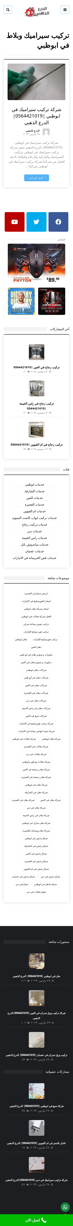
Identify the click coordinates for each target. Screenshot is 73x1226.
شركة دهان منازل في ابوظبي (36, 823)
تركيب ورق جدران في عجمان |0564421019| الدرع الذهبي (36, 1055)
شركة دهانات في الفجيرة (36, 746)
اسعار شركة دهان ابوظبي (36, 608)
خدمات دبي (34, 531)
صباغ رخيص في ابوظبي (36, 838)
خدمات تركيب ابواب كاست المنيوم (34, 518)
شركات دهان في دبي (36, 700)
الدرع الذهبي (33, 130)
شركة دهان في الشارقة (36, 792)
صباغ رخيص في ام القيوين (36, 869)
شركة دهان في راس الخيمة (36, 815)
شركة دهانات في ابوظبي (24, 738)
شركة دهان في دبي (36, 807)
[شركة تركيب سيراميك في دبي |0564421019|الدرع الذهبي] (36, 1165)
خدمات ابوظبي (34, 484)
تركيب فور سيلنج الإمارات (36, 631)
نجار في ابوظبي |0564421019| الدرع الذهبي (36, 976)
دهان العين (36, 647)
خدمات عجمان (34, 551)
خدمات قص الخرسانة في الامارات (34, 558)
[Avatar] (46, 132)
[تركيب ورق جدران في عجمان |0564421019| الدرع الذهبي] (36, 1040)
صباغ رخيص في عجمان (23, 876)
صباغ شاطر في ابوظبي (45, 884)
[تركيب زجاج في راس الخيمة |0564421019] (36, 388)
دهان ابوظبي (21, 639)
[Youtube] (15, 222)
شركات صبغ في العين (36, 715)
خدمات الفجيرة (34, 504)
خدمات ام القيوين (34, 511)
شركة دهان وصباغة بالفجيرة (36, 830)
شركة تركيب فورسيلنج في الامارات (36, 723)
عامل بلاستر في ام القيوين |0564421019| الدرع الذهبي (36, 1143)
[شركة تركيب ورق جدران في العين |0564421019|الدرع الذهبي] (36, 998)
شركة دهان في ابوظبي (36, 784)
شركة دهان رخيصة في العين (36, 769)
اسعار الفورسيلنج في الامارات (36, 601)
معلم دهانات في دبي (36, 891)
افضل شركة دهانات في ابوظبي (36, 616)
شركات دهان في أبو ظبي (36, 677)
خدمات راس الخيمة (34, 538)
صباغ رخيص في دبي (50, 876)
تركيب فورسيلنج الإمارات (45, 639)
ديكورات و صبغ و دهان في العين (36, 662)
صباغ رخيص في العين (36, 853)
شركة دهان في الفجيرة (23, 800)
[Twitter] (36, 222)
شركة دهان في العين (50, 800)
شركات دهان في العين (36, 685)
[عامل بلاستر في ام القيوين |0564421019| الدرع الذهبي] (36, 1128)
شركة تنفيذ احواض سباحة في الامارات (36, 731)
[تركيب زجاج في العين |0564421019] (36, 352)
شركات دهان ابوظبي (36, 670)
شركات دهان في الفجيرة (36, 693)
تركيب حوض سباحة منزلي (36, 624)
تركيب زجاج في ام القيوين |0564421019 (36, 444)
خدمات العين (34, 498)
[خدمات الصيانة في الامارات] (36, 11)
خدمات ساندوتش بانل (34, 544)
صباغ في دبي (22, 884)
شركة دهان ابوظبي (51, 738)
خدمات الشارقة (35, 491)
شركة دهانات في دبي (36, 754)
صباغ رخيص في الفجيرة (36, 861)
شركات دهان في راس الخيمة (36, 708)
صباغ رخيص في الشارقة (36, 846)
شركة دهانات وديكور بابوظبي (36, 761)
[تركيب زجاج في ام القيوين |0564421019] (36, 430)
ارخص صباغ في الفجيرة (36, 593)
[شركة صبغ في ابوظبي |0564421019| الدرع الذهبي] (36, 1091)
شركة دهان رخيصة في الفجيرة (36, 777)
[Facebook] (58, 222)
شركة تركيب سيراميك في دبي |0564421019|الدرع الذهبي (36, 1180)
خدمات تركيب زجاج (34, 524)
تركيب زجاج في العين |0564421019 (37, 367)
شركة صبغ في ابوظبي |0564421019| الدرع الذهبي (37, 1106)
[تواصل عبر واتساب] (65, 1207)
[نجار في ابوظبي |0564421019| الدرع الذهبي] (36, 961)
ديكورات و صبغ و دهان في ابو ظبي (36, 654)
